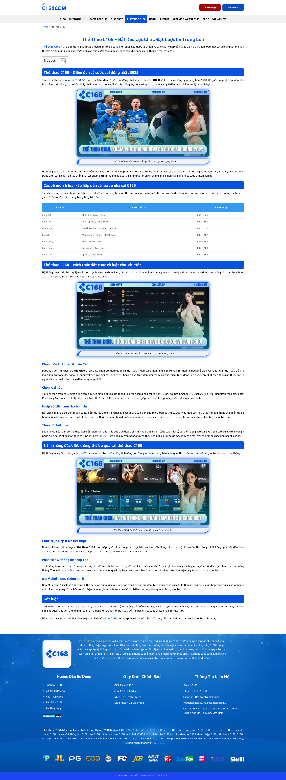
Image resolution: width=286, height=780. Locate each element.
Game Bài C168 (98, 19)
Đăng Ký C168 (54, 684)
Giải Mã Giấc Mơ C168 (186, 19)
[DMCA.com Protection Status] (52, 715)
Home (45, 26)
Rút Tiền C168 (54, 702)
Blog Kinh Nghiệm (214, 19)
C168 (63, 19)
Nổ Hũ (153, 19)
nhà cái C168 (73, 80)
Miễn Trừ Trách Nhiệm (127, 697)
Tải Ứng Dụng (54, 708)
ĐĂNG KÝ (233, 7)
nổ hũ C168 (110, 618)
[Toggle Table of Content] (61, 61)
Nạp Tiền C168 (54, 696)
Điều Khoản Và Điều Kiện (129, 702)
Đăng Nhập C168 (55, 690)
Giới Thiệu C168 (123, 685)
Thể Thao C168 (136, 19)
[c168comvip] (54, 7)
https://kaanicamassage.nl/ (95, 641)
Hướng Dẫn (76, 19)
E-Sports (117, 19)
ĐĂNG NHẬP (210, 7)
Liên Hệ (165, 19)
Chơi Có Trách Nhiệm (126, 691)
